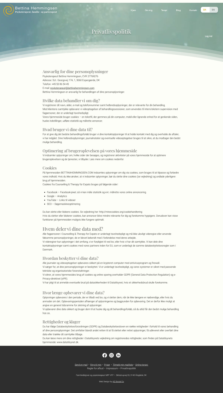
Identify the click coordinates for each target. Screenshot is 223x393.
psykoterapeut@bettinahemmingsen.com (72, 88)
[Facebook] (104, 355)
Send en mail (81, 365)
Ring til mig (95, 365)
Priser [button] (107, 365)
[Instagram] (111, 355)
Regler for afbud (95, 368)
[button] (193, 10)
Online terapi (141, 365)
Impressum (112, 368)
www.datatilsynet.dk (67, 342)
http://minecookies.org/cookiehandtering (120, 212)
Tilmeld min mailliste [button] (123, 365)
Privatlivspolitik (128, 368)
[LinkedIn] (118, 355)
